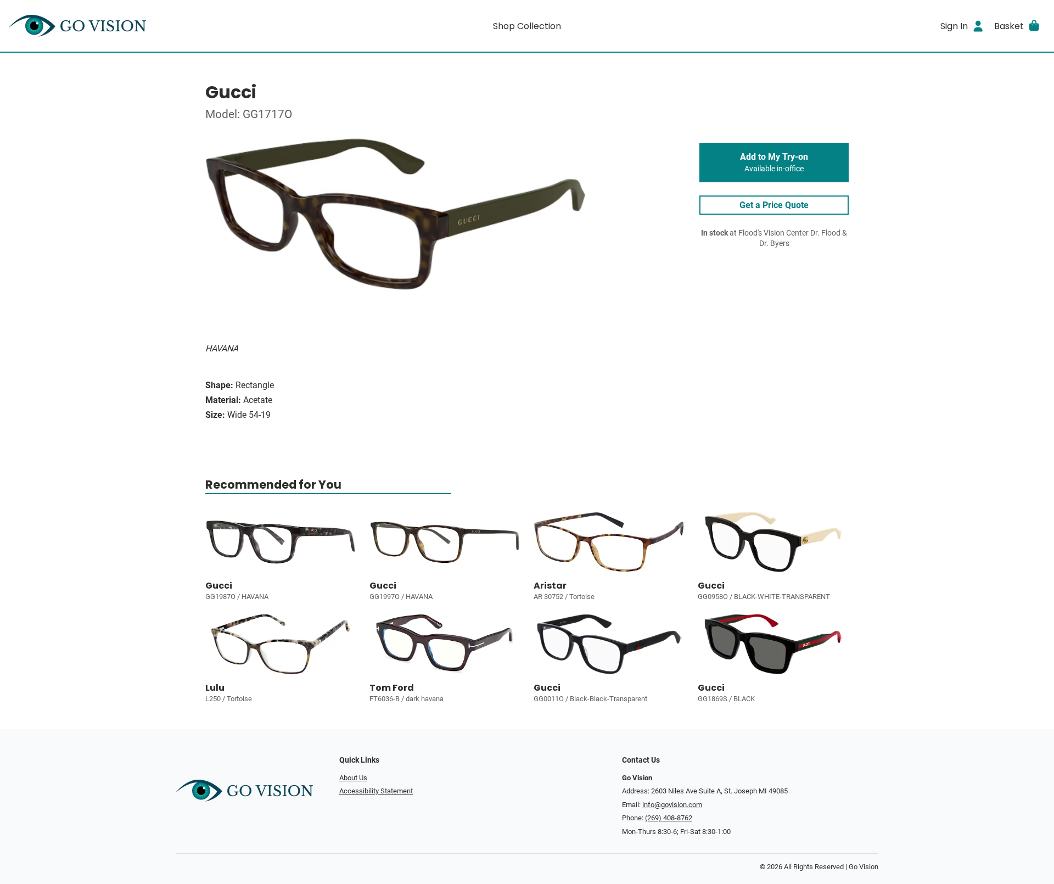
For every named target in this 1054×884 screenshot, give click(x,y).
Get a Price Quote (774, 205)
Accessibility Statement (376, 791)
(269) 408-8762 (668, 818)
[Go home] (138, 26)
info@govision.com (672, 805)
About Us (353, 778)
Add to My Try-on (774, 163)
